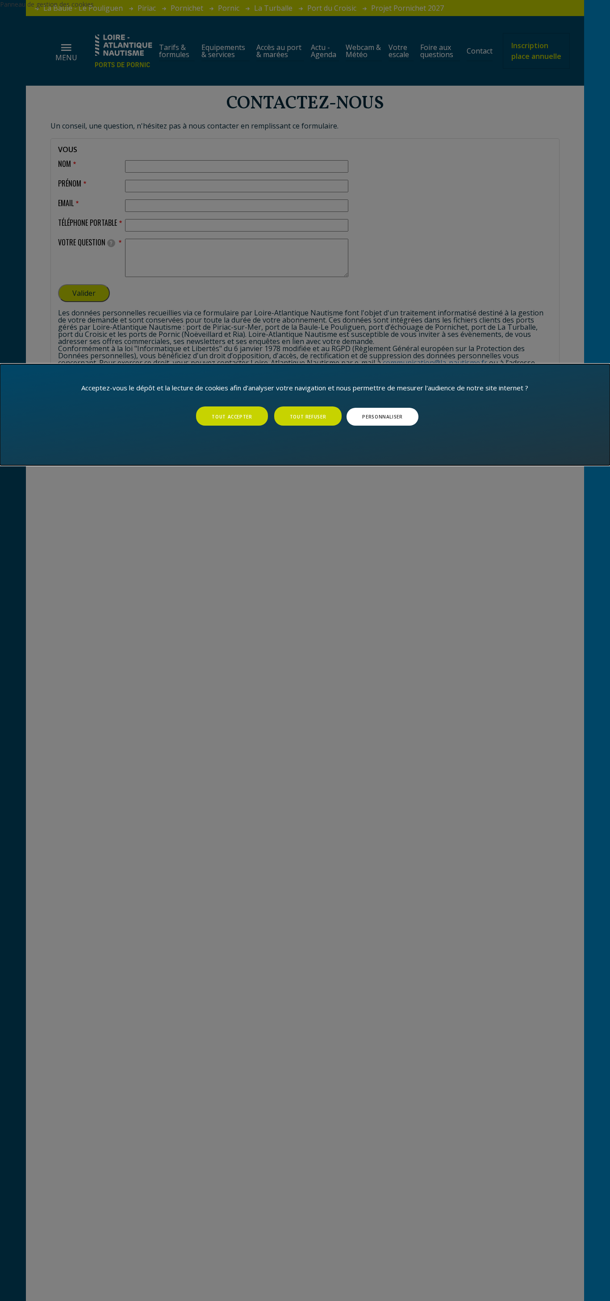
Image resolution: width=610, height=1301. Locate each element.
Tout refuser (308, 417)
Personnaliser (382, 417)
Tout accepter (232, 417)
